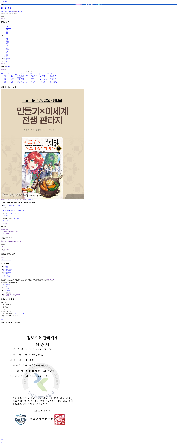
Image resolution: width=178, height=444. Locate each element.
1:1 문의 (52, 79)
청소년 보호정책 (7, 270)
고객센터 (49, 73)
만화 (4, 35)
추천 (7, 38)
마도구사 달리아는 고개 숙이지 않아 (13, 210)
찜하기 (5, 223)
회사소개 (5, 266)
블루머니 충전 (4, 11)
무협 (7, 51)
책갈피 (32, 78)
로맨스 (7, 52)
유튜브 (5, 286)
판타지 (7, 49)
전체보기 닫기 (4, 69)
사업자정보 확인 (51, 279)
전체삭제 (3, 18)
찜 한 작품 (33, 79)
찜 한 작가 (33, 81)
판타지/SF (5, 215)
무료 (7, 43)
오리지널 (8, 28)
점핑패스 (5, 61)
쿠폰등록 (42, 81)
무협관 (7, 41)
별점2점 (7, 241)
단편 (7, 29)
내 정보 (39, 73)
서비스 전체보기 (7, 276)
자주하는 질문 (53, 78)
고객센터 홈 (53, 75)
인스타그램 (6, 289)
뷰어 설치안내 (53, 82)
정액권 (42, 78)
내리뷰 (32, 82)
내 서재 (30, 73)
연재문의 (5, 275)
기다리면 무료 (6, 58)
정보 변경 (42, 82)
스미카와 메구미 (10, 213)
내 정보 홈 (42, 75)
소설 (4, 46)
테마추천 (23, 81)
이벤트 (5, 56)
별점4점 (15, 241)
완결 (7, 32)
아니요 (4, 257)
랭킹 (7, 33)
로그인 (15, 11)
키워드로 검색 (24, 82)
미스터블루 (6, 8)
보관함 (32, 76)
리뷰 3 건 (5, 220)
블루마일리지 (43, 79)
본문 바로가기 (4, 1)
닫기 (2, 319)
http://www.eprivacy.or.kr (18, 313)
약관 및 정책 (53, 81)
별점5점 (19, 241)
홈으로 (8, 66)
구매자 (5, 249)
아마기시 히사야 (20, 213)
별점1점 (2, 241)
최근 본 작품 (34, 75)
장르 (7, 31)
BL (7, 54)
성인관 (7, 42)
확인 (2, 442)
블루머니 (42, 76)
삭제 (2, 257)
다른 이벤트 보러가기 (6, 260)
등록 (2, 246)
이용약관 (5, 267)
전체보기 (3, 63)
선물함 (5, 59)
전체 (5, 250)
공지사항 (52, 76)
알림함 (11, 11)
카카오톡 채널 (6, 290)
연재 (7, 26)
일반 (7, 55)
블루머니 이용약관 (8, 272)
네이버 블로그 (6, 284)
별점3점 (11, 241)
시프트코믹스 (17, 218)
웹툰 (4, 25)
